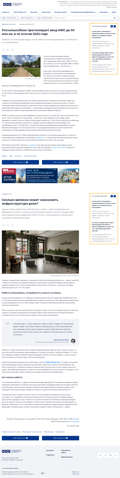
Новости (5, 12)
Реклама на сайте (65, 451)
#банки (4, 156)
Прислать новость (47, 18)
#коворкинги (60, 432)
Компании (104, 12)
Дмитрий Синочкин (9, 24)
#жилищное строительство (32, 432)
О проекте (50, 455)
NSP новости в (19, 162)
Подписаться (29, 18)
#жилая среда (48, 432)
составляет (32, 145)
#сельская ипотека (30, 156)
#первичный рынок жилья (11, 432)
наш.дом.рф (74, 421)
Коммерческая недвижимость (83, 12)
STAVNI (75, 419)
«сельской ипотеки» (59, 147)
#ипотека (18, 156)
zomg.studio (75, 474)
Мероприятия (66, 457)
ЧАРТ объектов (20, 12)
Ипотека (33, 12)
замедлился (39, 138)
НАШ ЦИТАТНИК (63, 1)
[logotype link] (13, 4)
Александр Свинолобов (61, 340)
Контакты (50, 450)
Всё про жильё (61, 12)
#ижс (11, 156)
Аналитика (46, 12)
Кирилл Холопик (112, 7)
